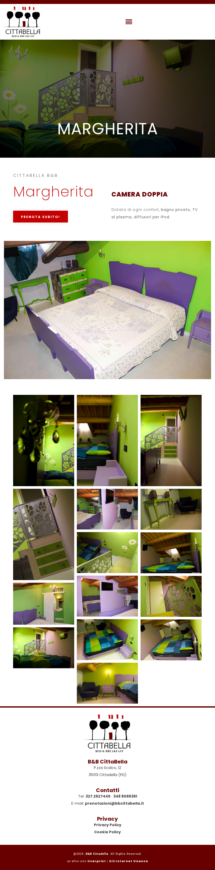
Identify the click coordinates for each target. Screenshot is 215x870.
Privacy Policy (107, 824)
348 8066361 (125, 796)
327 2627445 (97, 796)
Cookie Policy (107, 832)
